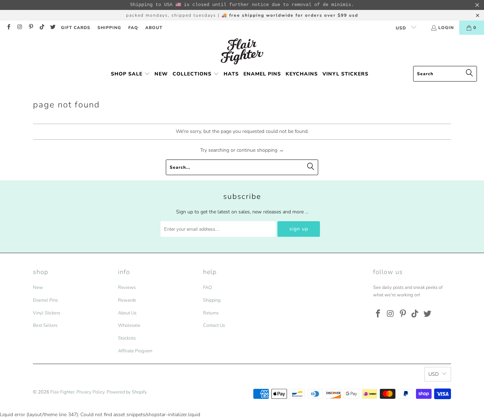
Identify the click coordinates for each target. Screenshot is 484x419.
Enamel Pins (45, 300)
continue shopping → (260, 150)
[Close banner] (477, 5)
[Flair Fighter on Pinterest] (31, 27)
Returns (211, 313)
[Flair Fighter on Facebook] (8, 27)
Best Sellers (45, 325)
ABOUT (154, 27)
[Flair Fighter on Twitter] (53, 27)
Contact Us (214, 325)
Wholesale (129, 325)
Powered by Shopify (127, 392)
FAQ (133, 27)
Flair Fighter (62, 392)
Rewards (127, 300)
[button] (130, 74)
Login (446, 27)
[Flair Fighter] (242, 52)
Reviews (127, 287)
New (38, 287)
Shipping (212, 300)
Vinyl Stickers (46, 313)
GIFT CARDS (75, 27)
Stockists (127, 338)
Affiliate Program (135, 351)
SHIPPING (109, 27)
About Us (127, 313)
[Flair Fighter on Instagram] (19, 27)
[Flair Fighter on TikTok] (42, 27)
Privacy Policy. (91, 392)
